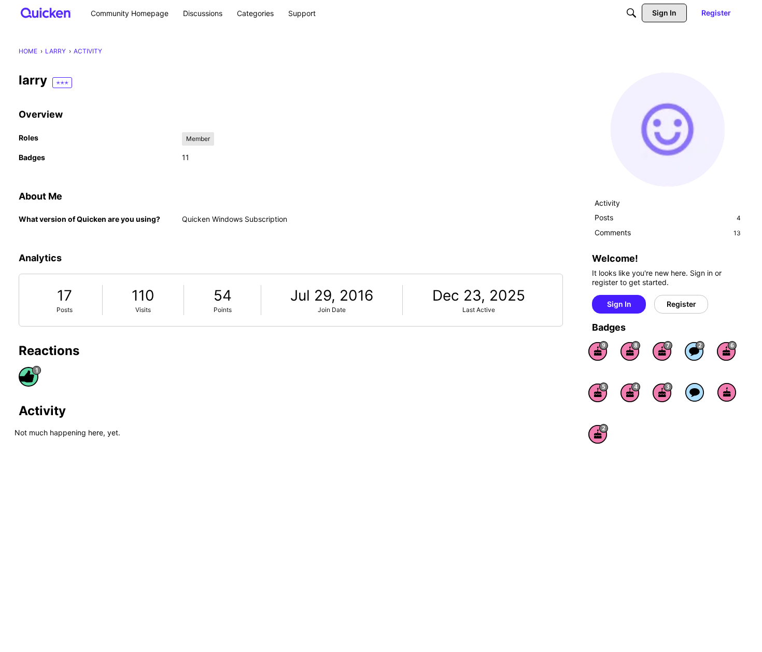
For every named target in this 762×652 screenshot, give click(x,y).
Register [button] (681, 304)
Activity (607, 203)
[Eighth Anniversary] (630, 351)
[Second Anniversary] (598, 434)
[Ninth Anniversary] (598, 351)
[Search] (631, 13)
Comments (668, 232)
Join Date (332, 310)
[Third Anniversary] (662, 392)
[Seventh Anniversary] (662, 351)
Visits (143, 310)
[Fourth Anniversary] (630, 392)
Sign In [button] (619, 304)
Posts (65, 310)
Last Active (478, 310)
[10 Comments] (694, 351)
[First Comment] (694, 392)
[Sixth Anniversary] (727, 351)
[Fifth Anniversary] (598, 392)
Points (223, 310)
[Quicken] (46, 12)
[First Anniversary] (727, 392)
